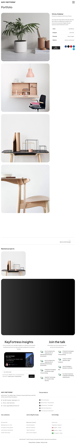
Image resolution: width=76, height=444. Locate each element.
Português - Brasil (58, 433)
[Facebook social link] (66, 46)
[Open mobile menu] (73, 2)
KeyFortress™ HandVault (47, 405)
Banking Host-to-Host (6, 425)
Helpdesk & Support (57, 425)
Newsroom (54, 422)
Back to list (38, 241)
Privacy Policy (32, 442)
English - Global (57, 427)
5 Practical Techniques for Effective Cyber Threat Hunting (48, 371)
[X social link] (68, 46)
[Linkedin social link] (74, 46)
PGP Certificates (45, 400)
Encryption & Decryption (7, 427)
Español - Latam (58, 430)
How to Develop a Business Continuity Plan (65, 368)
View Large (24, 252)
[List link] (19, 403)
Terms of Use (44, 442)
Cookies (38, 442)
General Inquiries (30, 425)
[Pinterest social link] (71, 46)
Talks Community (30, 430)
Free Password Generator (47, 410)
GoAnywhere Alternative (7, 430)
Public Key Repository (46, 408)
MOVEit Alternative (5, 432)
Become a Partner (30, 427)
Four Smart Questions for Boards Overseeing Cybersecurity (68, 375)
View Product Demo (12, 331)
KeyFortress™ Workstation (47, 402)
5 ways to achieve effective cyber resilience (64, 360)
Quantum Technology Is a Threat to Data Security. (50, 378)
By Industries (4, 422)
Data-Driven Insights (31, 432)
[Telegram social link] (74, 49)
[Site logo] (8, 2)
